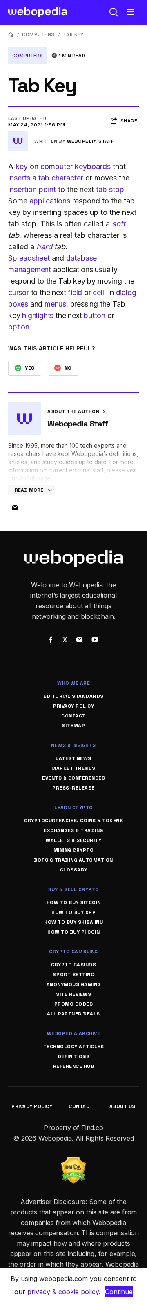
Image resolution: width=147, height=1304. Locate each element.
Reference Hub (73, 1066)
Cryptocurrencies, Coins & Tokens (73, 820)
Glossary (73, 869)
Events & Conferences (73, 778)
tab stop (110, 189)
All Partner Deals (73, 1014)
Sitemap (73, 725)
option (18, 327)
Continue (119, 1292)
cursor (18, 292)
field (75, 292)
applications (49, 200)
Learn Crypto (73, 807)
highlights (37, 315)
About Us (122, 1106)
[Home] (11, 34)
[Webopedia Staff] (18, 134)
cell (98, 292)
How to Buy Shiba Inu (73, 922)
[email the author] (14, 507)
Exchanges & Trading (73, 830)
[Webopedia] (37, 12)
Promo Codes (73, 1004)
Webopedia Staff (90, 141)
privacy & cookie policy (63, 1292)
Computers (38, 34)
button (94, 315)
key (22, 166)
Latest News (73, 758)
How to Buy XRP (73, 912)
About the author (74, 411)
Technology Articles (73, 1046)
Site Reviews (73, 994)
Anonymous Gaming (74, 984)
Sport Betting (73, 974)
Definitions (74, 1056)
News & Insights (73, 745)
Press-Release (73, 788)
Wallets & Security (73, 840)
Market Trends (73, 768)
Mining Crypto (73, 850)
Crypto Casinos (73, 964)
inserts (19, 178)
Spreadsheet (29, 258)
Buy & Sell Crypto (73, 889)
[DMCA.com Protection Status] (73, 1161)
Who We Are (73, 683)
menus (55, 304)
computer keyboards (75, 166)
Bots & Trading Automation (73, 860)
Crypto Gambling (73, 951)
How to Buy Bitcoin (74, 902)
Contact (73, 716)
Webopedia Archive (73, 1033)
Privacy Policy (73, 706)
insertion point (32, 189)
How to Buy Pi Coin (73, 932)
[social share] (50, 640)
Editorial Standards (73, 696)
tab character (60, 178)
